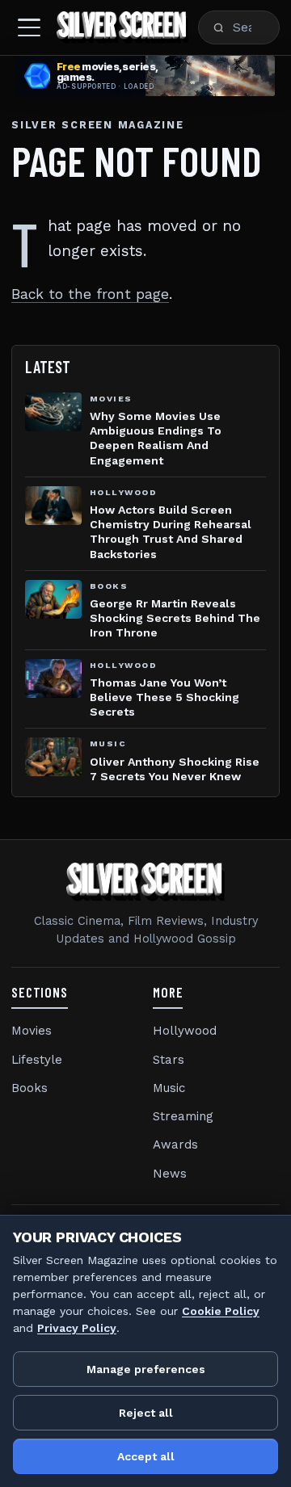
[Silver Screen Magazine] (122, 27)
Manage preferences (145, 1369)
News (170, 1173)
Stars (168, 1059)
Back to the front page (90, 294)
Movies (31, 1030)
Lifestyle (36, 1059)
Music (169, 1088)
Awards (175, 1144)
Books (29, 1088)
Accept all (146, 1456)
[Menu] (29, 27)
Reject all (146, 1412)
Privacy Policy (76, 1327)
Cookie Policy (220, 1310)
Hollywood (185, 1030)
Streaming (183, 1116)
